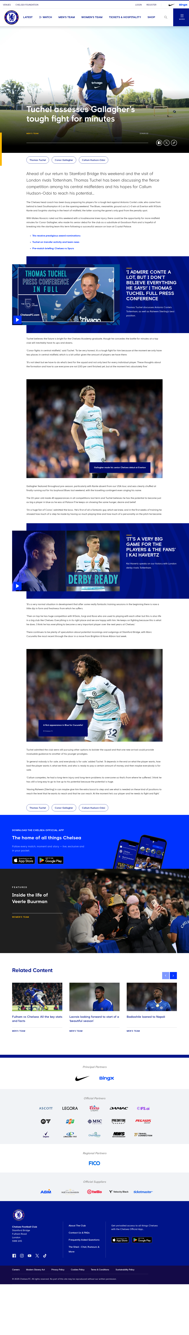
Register (151, 5)
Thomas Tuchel (38, 160)
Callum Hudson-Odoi (93, 160)
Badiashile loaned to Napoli (146, 1016)
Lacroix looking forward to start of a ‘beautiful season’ (94, 1018)
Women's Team (91, 17)
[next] (173, 975)
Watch (47, 17)
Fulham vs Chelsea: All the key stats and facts (37, 1018)
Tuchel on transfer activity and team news (55, 242)
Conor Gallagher (64, 160)
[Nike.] (172, 5)
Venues (7, 5)
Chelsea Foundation (27, 5)
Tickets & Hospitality (125, 17)
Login (138, 5)
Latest (28, 17)
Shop (151, 17)
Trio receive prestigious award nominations (56, 236)
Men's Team (66, 17)
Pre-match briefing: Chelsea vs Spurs (53, 248)
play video (18, 266)
